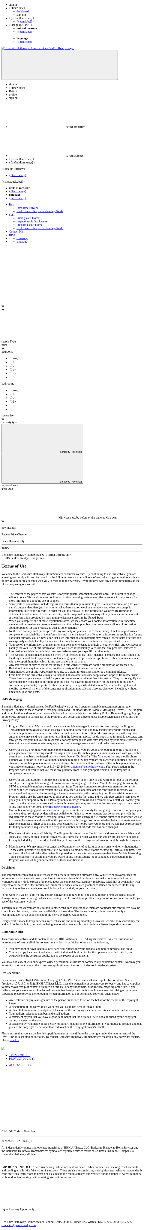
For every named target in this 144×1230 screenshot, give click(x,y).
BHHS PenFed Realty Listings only (23, 558)
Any (15, 358)
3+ (14, 369)
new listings (9, 527)
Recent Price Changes (15, 534)
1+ (14, 362)
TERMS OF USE (19, 1055)
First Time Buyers (27, 207)
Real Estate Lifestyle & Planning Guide (39, 211)
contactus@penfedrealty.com (19, 1225)
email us (14, 1040)
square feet (8, 415)
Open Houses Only (13, 541)
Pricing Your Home (27, 218)
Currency (22, 238)
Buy (11, 204)
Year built (7, 488)
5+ (14, 377)
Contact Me (16, 231)
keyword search (11, 485)
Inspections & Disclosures (31, 221)
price (4, 344)
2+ (14, 365)
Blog (12, 234)
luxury (5, 548)
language (21, 241)
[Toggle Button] (60, 65)
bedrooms (7, 351)
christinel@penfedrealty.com (87, 766)
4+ (14, 373)
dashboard (22, 11)
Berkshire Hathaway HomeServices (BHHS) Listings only (36, 554)
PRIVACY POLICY (21, 1058)
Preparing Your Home (29, 224)
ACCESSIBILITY (20, 1065)
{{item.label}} (25, 21)
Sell (11, 214)
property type (9, 422)
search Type (9, 341)
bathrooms (8, 383)
